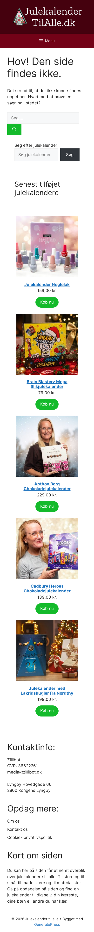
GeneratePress (47, 924)
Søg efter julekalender (35, 145)
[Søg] (14, 129)
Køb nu (47, 302)
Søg (70, 154)
